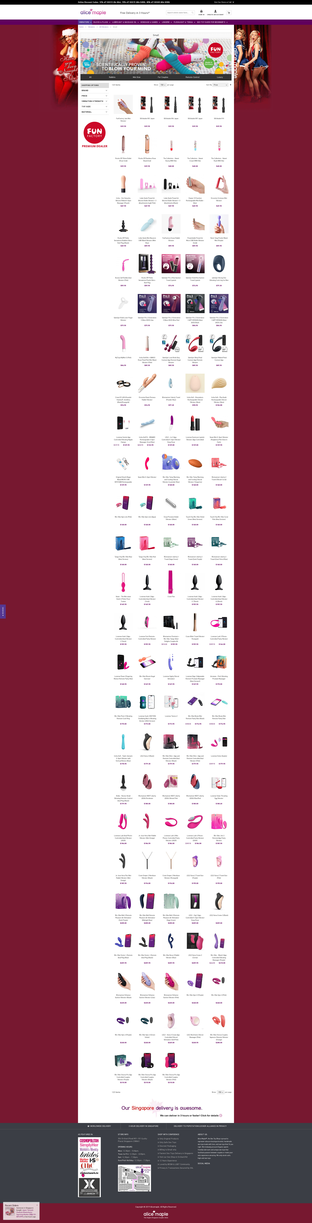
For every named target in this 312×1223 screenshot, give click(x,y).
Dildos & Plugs (100, 22)
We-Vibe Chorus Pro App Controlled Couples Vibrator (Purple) (123, 1077)
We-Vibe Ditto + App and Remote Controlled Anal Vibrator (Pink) (195, 758)
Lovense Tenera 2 (171, 716)
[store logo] (93, 11)
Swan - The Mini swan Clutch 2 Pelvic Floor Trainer (123, 599)
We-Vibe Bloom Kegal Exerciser (147, 677)
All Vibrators (103, 27)
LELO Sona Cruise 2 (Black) (219, 915)
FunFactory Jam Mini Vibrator (123, 119)
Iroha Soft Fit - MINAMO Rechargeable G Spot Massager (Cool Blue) (147, 439)
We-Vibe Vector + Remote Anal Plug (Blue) (123, 956)
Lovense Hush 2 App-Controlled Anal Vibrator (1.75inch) (195, 599)
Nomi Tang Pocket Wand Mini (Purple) (219, 239)
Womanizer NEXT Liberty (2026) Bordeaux (147, 797)
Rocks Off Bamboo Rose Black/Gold (147, 159)
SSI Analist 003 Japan (147, 118)
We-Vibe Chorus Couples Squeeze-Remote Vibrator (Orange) (219, 1037)
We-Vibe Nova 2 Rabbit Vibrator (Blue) (171, 956)
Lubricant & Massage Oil (124, 22)
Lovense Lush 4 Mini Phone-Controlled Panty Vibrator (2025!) (171, 838)
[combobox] (180, 12)
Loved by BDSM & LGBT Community (174, 1164)
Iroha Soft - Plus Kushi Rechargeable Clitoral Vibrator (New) (219, 399)
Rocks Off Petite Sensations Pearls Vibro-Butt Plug (147, 280)
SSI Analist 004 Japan (171, 118)
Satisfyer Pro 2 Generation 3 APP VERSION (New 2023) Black (195, 320)
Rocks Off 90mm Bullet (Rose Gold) (123, 159)
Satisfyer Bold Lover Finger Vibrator (123, 319)
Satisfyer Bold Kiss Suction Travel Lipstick (195, 279)
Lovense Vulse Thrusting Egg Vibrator (218, 797)
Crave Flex (171, 597)
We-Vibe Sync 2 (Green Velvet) (147, 1036)
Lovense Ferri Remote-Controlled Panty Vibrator (147, 637)
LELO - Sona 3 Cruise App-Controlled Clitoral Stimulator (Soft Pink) (171, 1037)
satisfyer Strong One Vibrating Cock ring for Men (219, 279)
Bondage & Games (149, 22)
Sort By (209, 85)
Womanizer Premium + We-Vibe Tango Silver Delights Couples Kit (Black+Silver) (171, 640)
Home (81, 27)
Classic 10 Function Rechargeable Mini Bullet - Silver (195, 200)
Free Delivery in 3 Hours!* (135, 13)
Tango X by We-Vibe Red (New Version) (147, 558)
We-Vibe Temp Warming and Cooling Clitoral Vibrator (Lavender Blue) (171, 479)
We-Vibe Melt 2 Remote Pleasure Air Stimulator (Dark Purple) (123, 917)
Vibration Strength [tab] (92, 101)
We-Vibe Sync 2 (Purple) (123, 1035)
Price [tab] (84, 96)
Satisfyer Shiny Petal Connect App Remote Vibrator (195, 360)
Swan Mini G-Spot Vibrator (147, 477)
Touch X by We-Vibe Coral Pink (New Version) (219, 518)
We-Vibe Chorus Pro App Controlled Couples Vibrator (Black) (147, 1077)
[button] (3, 612)
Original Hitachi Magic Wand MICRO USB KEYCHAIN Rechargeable (123, 479)
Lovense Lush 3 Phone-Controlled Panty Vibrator (219, 637)
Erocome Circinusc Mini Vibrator (219, 199)
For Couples (163, 77)
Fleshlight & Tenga (183, 22)
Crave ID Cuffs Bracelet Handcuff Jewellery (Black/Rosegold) (123, 399)
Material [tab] (87, 112)
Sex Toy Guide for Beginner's (211, 22)
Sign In (202, 15)
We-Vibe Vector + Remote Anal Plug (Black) (147, 956)
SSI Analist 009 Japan (195, 118)
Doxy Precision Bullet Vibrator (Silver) (171, 518)
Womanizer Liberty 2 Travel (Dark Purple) (195, 558)
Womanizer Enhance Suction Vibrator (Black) (123, 996)
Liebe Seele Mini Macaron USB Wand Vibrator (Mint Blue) (147, 240)
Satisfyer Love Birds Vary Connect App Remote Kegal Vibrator (171, 360)
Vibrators (84, 22)
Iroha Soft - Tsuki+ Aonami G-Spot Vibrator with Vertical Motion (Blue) (123, 758)
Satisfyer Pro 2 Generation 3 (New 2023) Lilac (147, 319)
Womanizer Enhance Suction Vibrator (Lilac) (147, 996)
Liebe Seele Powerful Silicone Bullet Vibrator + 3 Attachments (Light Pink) (147, 200)
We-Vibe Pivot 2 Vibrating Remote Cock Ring (123, 717)
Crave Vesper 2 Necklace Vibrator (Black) (147, 876)
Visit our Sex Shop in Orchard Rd (173, 1157)
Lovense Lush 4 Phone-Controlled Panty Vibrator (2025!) (195, 838)
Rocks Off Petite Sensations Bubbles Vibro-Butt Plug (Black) (123, 240)
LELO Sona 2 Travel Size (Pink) (219, 876)
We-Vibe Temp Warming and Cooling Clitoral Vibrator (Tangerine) (195, 479)
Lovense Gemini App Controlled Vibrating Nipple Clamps (123, 439)
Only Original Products (169, 1138)
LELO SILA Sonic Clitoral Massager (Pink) (195, 1036)
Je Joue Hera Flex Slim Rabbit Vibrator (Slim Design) (123, 877)
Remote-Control (193, 77)
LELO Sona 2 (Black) (147, 756)
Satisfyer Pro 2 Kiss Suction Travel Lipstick (171, 279)
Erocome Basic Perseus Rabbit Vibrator (147, 398)
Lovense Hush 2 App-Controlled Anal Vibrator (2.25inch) (219, 599)
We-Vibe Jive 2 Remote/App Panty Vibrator (218, 838)
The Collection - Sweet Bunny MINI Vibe (171, 159)
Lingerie (166, 22)
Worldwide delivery (100, 1126)
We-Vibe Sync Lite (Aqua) (147, 517)
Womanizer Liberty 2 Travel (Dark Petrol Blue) (219, 558)
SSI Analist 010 (219, 118)
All (90, 77)
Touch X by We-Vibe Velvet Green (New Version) (195, 518)
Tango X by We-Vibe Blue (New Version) (123, 558)
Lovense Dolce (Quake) (219, 756)
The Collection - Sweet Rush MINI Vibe (219, 159)
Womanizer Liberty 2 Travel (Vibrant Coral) (219, 478)
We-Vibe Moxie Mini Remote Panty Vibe (219, 717)
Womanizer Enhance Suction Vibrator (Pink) (171, 996)
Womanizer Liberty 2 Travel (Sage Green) (171, 558)
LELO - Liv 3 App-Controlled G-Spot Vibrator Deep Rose (171, 439)
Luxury (220, 77)
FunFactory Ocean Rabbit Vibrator (171, 239)
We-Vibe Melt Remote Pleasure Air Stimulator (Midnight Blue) (147, 917)
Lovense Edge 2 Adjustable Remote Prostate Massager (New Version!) (195, 678)
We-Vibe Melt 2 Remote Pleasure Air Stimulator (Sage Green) (171, 917)
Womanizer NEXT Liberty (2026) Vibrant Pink (171, 797)
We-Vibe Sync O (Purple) (195, 995)
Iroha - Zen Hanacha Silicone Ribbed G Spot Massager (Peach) (123, 200)
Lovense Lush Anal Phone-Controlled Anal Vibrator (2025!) (123, 838)
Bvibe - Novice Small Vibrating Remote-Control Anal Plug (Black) (123, 798)
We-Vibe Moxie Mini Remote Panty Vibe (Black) (195, 717)
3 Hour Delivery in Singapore (143, 1126)
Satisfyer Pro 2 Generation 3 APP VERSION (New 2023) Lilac (219, 320)
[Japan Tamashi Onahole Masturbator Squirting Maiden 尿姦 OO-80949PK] (10, 1211)
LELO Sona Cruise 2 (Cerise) (195, 956)
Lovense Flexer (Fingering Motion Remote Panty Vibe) (123, 677)
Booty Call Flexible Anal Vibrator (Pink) (123, 279)
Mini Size (137, 77)
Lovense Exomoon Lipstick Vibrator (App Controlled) (195, 438)
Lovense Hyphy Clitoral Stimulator (171, 677)
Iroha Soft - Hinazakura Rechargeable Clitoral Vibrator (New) (195, 399)
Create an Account (215, 15)
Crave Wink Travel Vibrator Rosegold (195, 637)
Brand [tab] (85, 90)
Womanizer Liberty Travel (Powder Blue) (171, 398)
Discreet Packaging (167, 1146)
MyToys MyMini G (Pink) (123, 358)
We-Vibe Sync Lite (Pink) (123, 517)
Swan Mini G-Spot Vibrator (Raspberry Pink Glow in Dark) (219, 439)
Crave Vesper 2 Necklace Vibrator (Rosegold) (171, 876)
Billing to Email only (167, 1149)
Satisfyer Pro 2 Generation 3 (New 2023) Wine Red (171, 319)
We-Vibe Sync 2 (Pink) (219, 995)
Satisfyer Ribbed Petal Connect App (219, 359)
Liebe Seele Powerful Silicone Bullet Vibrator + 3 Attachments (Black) (171, 200)
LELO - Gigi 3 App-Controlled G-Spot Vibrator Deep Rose (195, 917)
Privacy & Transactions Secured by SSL (176, 1168)
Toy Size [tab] (86, 106)
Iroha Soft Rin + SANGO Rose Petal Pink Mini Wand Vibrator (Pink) (147, 360)
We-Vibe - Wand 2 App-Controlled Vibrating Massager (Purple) (219, 957)
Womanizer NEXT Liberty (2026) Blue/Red (195, 797)
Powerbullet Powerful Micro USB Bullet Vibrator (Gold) (195, 240)
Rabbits (112, 77)
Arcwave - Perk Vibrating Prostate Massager (219, 677)
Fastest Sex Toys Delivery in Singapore (176, 1153)
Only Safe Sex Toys (167, 1142)
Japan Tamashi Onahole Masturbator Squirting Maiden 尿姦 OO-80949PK (26, 1213)
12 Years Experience (168, 1160)
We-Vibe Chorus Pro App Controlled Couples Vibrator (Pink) (171, 1077)
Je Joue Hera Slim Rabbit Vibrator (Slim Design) (147, 837)
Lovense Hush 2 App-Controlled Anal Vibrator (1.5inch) (123, 638)
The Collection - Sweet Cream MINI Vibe (195, 159)
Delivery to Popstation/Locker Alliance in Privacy (200, 1126)
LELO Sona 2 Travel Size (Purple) (195, 876)
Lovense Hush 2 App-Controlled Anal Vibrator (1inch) (147, 599)
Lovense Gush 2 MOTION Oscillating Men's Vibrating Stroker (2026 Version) (147, 718)
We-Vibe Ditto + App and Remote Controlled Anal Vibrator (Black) (171, 758)
